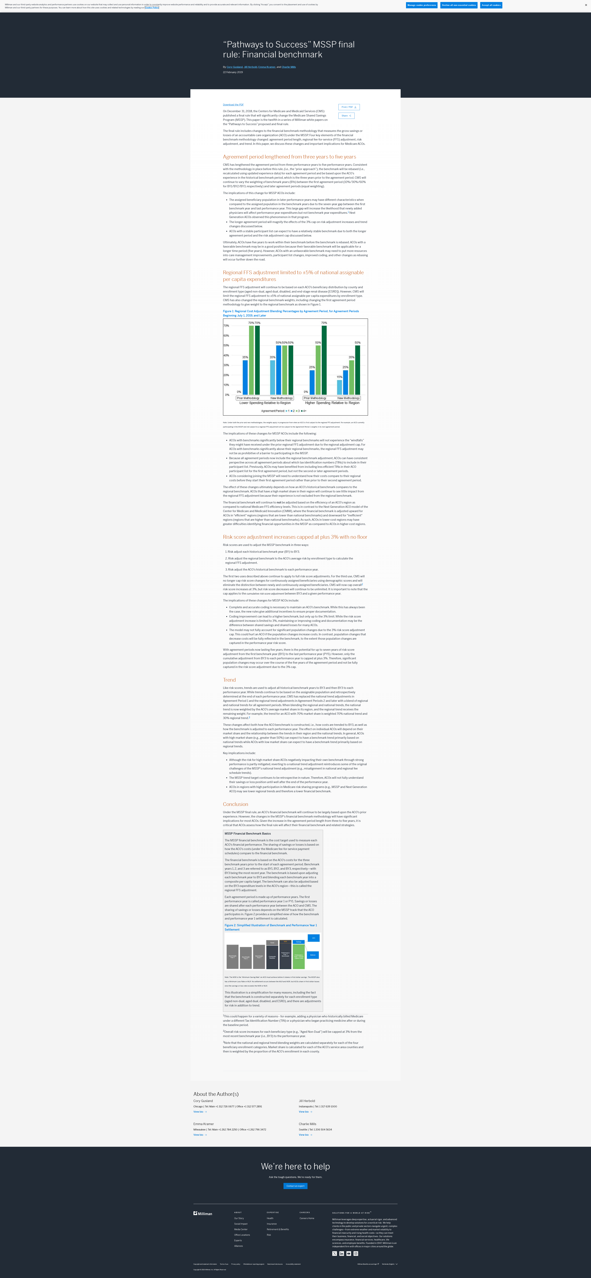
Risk (269, 1235)
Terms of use (224, 1264)
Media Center (241, 1229)
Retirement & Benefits (278, 1229)
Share (345, 115)
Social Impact (240, 1223)
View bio (198, 1111)
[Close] (586, 5)
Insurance (272, 1223)
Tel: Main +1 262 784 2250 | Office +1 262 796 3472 (237, 1129)
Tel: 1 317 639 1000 (326, 1106)
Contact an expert (295, 1186)
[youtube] (348, 1253)
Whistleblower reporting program (253, 1264)
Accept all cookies (491, 5)
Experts (238, 1240)
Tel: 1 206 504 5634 (320, 1129)
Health (270, 1218)
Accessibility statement (293, 1264)
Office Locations (242, 1235)
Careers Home (307, 1218)
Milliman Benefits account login (367, 1264)
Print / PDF (347, 107)
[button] (334, 1253)
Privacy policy (235, 1264)
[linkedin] (341, 1253)
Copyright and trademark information (205, 1264)
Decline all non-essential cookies (459, 5)
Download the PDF (233, 104)
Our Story (239, 1218)
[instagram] (356, 1253)
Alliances (238, 1246)
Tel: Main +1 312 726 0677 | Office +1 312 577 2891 (233, 1106)
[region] (295, 5)
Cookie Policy (152, 7)
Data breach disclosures (275, 1264)
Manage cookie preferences (422, 5)
